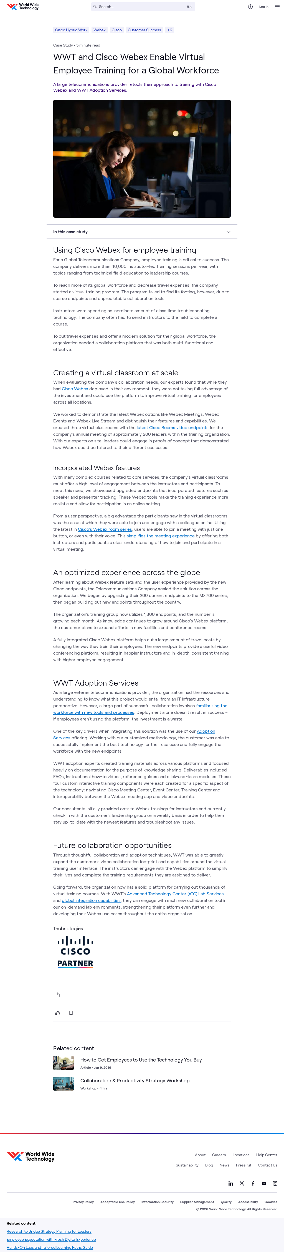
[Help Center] (250, 6)
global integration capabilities (91, 900)
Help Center (266, 1154)
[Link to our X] (242, 1183)
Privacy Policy (83, 1202)
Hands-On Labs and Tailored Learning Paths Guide (50, 1247)
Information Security (157, 1202)
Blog (209, 1165)
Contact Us (267, 1165)
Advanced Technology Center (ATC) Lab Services (175, 893)
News (224, 1165)
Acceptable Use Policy (117, 1202)
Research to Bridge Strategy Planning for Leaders (49, 1231)
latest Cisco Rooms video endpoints (173, 427)
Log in (263, 6)
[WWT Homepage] (23, 6)
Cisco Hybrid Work (71, 29)
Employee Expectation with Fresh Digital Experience (51, 1239)
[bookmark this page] (71, 1013)
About (200, 1154)
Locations (241, 1154)
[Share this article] (56, 995)
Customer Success (144, 29)
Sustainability (187, 1165)
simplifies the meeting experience (161, 535)
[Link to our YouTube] (264, 1183)
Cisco (117, 29)
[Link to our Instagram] (275, 1183)
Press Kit (243, 1165)
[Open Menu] (277, 6)
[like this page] (57, 1013)
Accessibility (248, 1202)
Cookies (271, 1202)
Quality (226, 1202)
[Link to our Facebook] (253, 1183)
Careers (219, 1154)
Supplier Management (197, 1202)
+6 (169, 29)
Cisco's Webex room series (105, 529)
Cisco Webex (75, 388)
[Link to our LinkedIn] (231, 1183)
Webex (99, 29)
